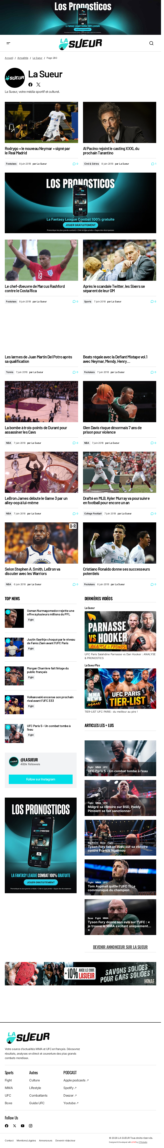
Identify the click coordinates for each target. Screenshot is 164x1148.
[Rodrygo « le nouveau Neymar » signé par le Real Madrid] (41, 122)
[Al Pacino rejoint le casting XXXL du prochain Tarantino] (119, 122)
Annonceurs (45, 1140)
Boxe (8, 1103)
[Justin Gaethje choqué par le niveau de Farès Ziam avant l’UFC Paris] (14, 647)
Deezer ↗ (70, 1095)
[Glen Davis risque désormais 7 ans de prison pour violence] (119, 401)
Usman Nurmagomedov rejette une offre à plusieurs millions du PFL (50, 612)
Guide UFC (36, 1103)
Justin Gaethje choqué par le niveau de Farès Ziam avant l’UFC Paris (51, 641)
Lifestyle (35, 1088)
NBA (8, 442)
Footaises (11, 163)
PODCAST (69, 1072)
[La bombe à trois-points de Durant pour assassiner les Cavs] (41, 401)
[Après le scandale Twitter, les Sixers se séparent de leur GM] (119, 260)
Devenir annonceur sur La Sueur (120, 947)
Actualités (22, 57)
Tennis (9, 372)
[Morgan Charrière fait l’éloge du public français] (14, 675)
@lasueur (29, 760)
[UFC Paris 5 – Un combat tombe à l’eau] (14, 733)
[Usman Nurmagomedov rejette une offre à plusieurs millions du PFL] (14, 618)
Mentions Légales (26, 1140)
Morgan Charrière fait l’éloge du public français (48, 669)
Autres (33, 1072)
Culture (34, 1080)
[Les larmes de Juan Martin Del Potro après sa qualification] (41, 330)
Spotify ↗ (69, 1088)
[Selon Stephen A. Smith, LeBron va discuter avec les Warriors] (41, 543)
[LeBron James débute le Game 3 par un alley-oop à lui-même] (41, 472)
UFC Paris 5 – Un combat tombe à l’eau (49, 727)
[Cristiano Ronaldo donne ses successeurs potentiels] (119, 543)
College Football (93, 513)
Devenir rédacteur (65, 1140)
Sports (87, 301)
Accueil (9, 57)
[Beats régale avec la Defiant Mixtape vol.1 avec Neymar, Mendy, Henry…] (119, 330)
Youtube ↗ (70, 1103)
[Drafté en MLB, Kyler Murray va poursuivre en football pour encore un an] (119, 472)
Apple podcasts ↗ (76, 1080)
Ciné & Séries (91, 163)
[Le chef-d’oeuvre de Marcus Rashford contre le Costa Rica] (41, 260)
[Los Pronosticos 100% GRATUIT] (80, 17)
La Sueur (37, 57)
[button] (8, 43)
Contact (9, 1140)
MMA (9, 1088)
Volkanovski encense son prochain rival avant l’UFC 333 (50, 698)
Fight (31, 619)
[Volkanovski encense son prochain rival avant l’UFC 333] (14, 704)
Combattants (38, 1095)
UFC (8, 1095)
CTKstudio (143, 1142)
